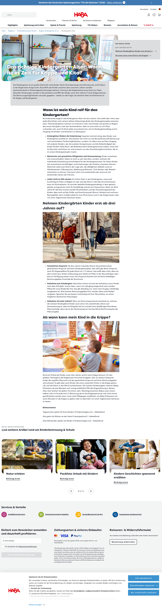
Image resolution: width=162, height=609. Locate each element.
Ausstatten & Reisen (127, 25)
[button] (151, 2)
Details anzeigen (35, 605)
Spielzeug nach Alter (34, 25)
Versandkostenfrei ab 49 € (92, 514)
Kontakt (153, 9)
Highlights (13, 25)
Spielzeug (77, 25)
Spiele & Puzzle (58, 25)
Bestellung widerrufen (123, 542)
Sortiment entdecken (92, 20)
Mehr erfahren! (114, 2)
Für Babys (93, 25)
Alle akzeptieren (143, 578)
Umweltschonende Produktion (57, 514)
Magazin (111, 20)
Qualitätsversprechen (16, 514)
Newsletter (144, 9)
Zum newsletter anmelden (21, 555)
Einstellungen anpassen (142, 585)
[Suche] (4, 14)
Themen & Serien (69, 20)
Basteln (107, 25)
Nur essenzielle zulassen (143, 592)
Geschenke (51, 20)
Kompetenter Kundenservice (130, 514)
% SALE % (148, 25)
